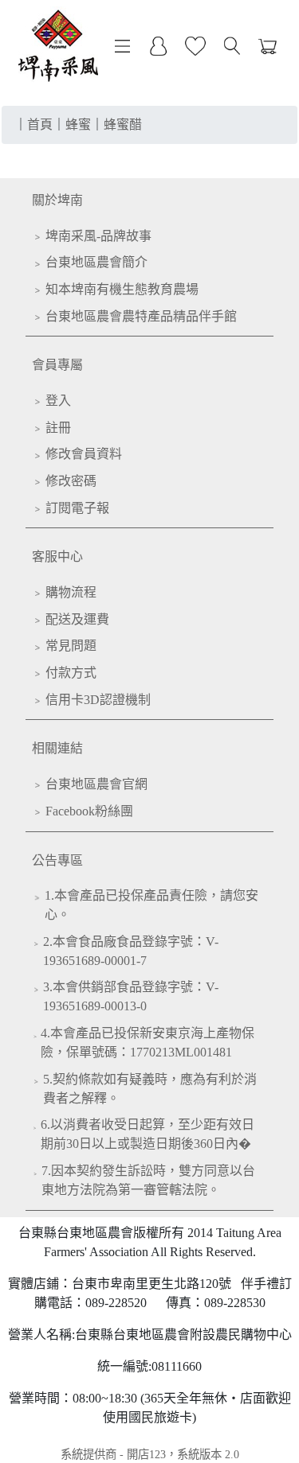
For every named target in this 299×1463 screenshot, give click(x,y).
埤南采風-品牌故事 (98, 236)
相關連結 (57, 748)
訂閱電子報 (77, 508)
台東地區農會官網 (96, 784)
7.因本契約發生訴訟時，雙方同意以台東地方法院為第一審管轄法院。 (148, 1180)
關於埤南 (57, 200)
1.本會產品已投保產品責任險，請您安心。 (151, 905)
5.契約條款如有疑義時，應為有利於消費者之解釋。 (150, 1088)
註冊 (58, 427)
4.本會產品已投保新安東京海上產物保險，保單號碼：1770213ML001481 (147, 1042)
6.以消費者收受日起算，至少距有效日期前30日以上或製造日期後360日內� (147, 1134)
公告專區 (57, 860)
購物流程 (70, 592)
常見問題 (70, 645)
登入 (58, 400)
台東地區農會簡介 (96, 262)
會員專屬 (57, 365)
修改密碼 (70, 481)
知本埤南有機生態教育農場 (122, 289)
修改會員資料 (83, 454)
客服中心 (57, 556)
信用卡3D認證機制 (98, 699)
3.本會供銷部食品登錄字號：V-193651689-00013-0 (130, 996)
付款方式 (70, 672)
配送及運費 (77, 619)
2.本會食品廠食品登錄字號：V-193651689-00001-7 (130, 951)
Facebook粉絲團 (89, 811)
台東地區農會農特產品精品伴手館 (141, 316)
